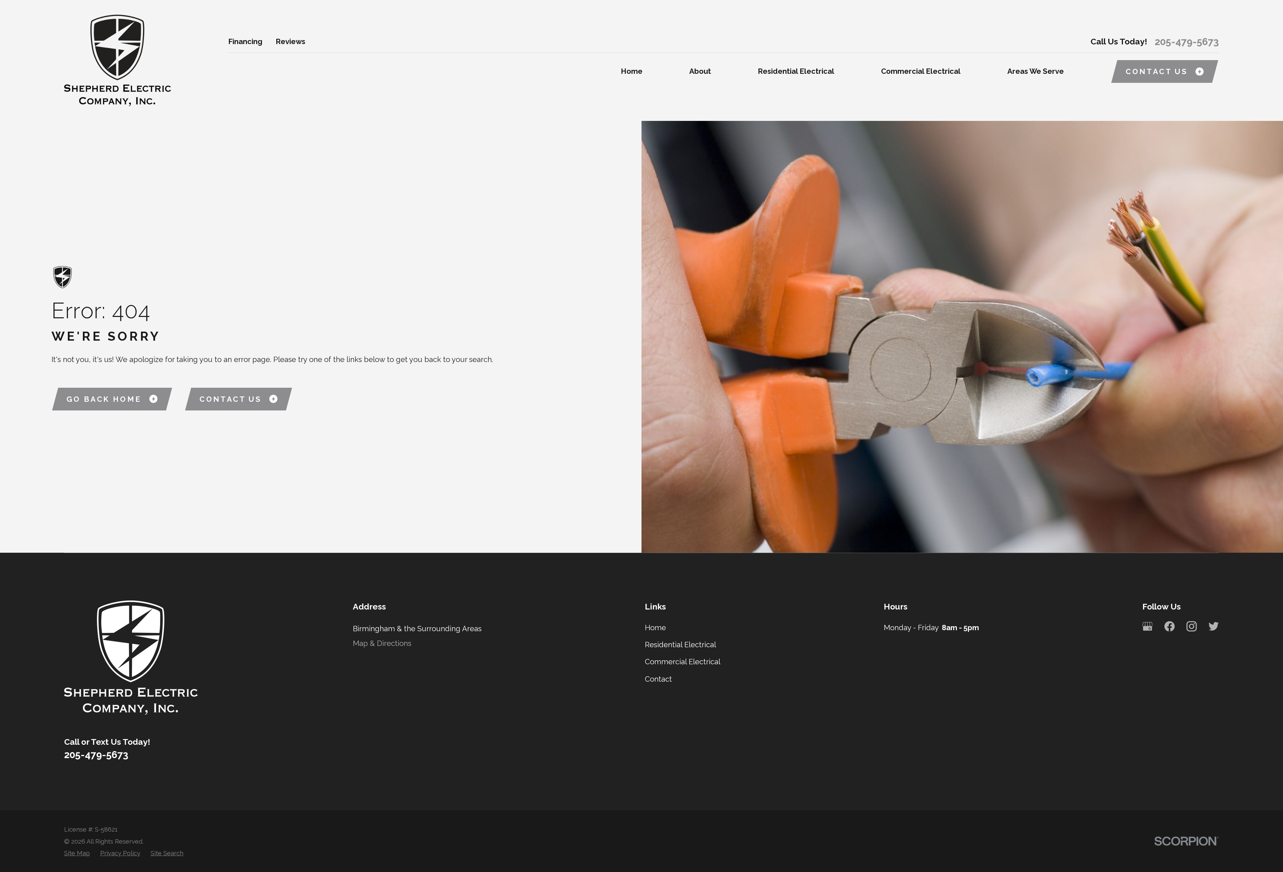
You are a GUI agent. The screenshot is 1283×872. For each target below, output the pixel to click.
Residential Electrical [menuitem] (796, 71)
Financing (245, 41)
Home (655, 627)
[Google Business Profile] (1147, 626)
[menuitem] (77, 853)
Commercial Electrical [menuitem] (921, 71)
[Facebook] (1169, 626)
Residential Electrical (680, 644)
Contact (658, 679)
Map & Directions (382, 643)
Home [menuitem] (632, 71)
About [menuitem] (700, 71)
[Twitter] (1213, 626)
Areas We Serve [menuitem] (1035, 71)
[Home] (117, 60)
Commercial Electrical (682, 661)
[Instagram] (1191, 626)
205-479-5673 (1187, 41)
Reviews (290, 41)
